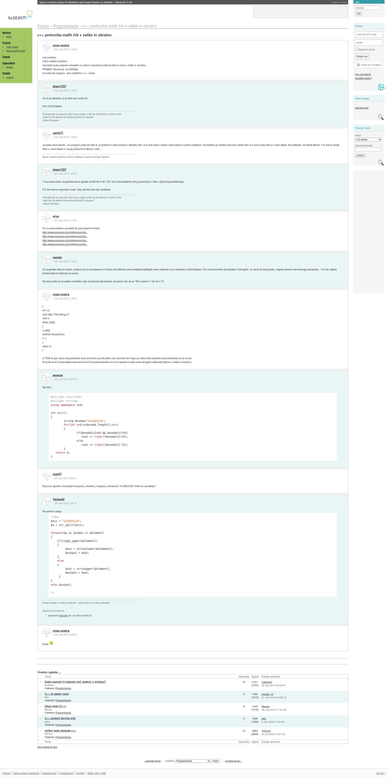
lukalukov (49, 685)
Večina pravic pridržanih (26, 773)
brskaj (9, 67)
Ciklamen (267, 682)
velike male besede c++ (60, 730)
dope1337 (59, 86)
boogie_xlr (267, 694)
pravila (10, 77)
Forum (6, 42)
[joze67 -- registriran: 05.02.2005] (46, 476)
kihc (264, 718)
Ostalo (6, 73)
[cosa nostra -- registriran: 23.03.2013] (46, 47)
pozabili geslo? (363, 78)
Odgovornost (49, 773)
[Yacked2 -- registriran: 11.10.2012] (46, 501)
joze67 (57, 474)
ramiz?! (58, 133)
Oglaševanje (66, 773)
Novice (6, 32)
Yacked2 (58, 499)
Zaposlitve (8, 63)
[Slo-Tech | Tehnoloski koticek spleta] (20, 15)
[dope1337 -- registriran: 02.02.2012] (46, 88)
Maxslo (48, 709)
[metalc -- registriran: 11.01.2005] (46, 259)
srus (56, 216)
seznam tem (361, 107)
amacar (58, 375)
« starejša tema (152, 760)
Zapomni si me (366, 49)
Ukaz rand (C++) (55, 706)
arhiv (9, 36)
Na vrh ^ (381, 773)
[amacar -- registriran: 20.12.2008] (46, 377)
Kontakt (80, 773)
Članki (6, 57)
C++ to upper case (57, 694)
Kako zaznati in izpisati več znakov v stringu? (75, 682)
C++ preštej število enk (60, 718)
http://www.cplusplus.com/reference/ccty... (65, 232)
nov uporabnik (363, 74)
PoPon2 (48, 733)
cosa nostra (61, 45)
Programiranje (63, 688)
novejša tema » (233, 760)
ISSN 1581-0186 (97, 773)
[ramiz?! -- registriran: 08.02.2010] (46, 135)
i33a (47, 697)
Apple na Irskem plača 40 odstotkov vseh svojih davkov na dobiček (85, 2)
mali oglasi (12, 46)
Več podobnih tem (47, 747)
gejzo (47, 721)
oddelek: (170, 760)
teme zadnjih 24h (15, 50)
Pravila (6, 773)
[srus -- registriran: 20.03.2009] (46, 218)
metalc (57, 257)
